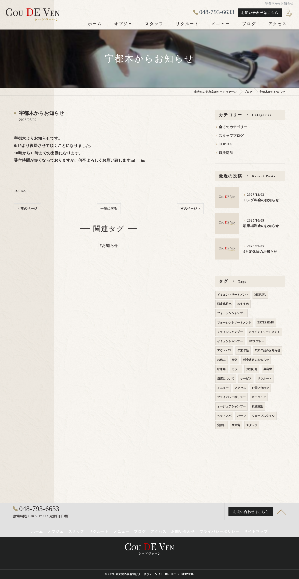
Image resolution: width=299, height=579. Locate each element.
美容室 (267, 369)
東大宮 (236, 425)
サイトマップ (256, 531)
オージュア (259, 397)
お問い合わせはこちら (260, 13)
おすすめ (243, 303)
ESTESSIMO (265, 322)
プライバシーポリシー (231, 397)
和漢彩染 (257, 406)
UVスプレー (256, 341)
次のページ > (190, 208)
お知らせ (252, 369)
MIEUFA (260, 294)
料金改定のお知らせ (256, 359)
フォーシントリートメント (234, 322)
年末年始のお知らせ (267, 350)
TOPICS (19, 191)
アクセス (240, 388)
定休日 (221, 425)
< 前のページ (27, 208)
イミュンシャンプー (230, 341)
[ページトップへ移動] (281, 511)
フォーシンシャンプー (231, 313)
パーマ (241, 415)
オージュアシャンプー (231, 406)
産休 (234, 359)
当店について (225, 378)
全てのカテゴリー (233, 127)
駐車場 (221, 369)
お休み (221, 359)
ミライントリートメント (264, 332)
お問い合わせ (260, 388)
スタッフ (252, 425)
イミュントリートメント (233, 294)
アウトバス (224, 350)
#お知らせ (109, 245)
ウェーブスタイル (263, 415)
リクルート (264, 378)
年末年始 (243, 350)
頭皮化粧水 (224, 303)
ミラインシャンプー (230, 332)
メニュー (223, 388)
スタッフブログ (231, 135)
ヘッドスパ (224, 415)
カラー (236, 369)
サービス (246, 378)
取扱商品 (226, 153)
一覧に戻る (108, 208)
